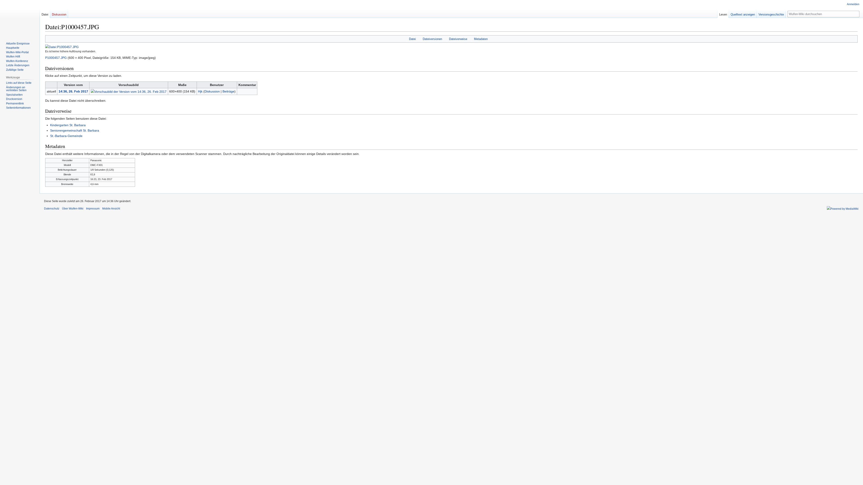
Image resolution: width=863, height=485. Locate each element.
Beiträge (228, 91)
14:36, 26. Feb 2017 (73, 91)
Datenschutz (51, 208)
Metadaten (481, 39)
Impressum (93, 208)
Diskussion (212, 91)
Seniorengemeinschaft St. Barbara (74, 130)
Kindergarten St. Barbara (68, 125)
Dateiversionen (432, 39)
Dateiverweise (458, 39)
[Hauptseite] (20, 18)
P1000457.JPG (56, 58)
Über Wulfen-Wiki (72, 208)
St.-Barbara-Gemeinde (66, 136)
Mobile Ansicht (111, 208)
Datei (412, 39)
